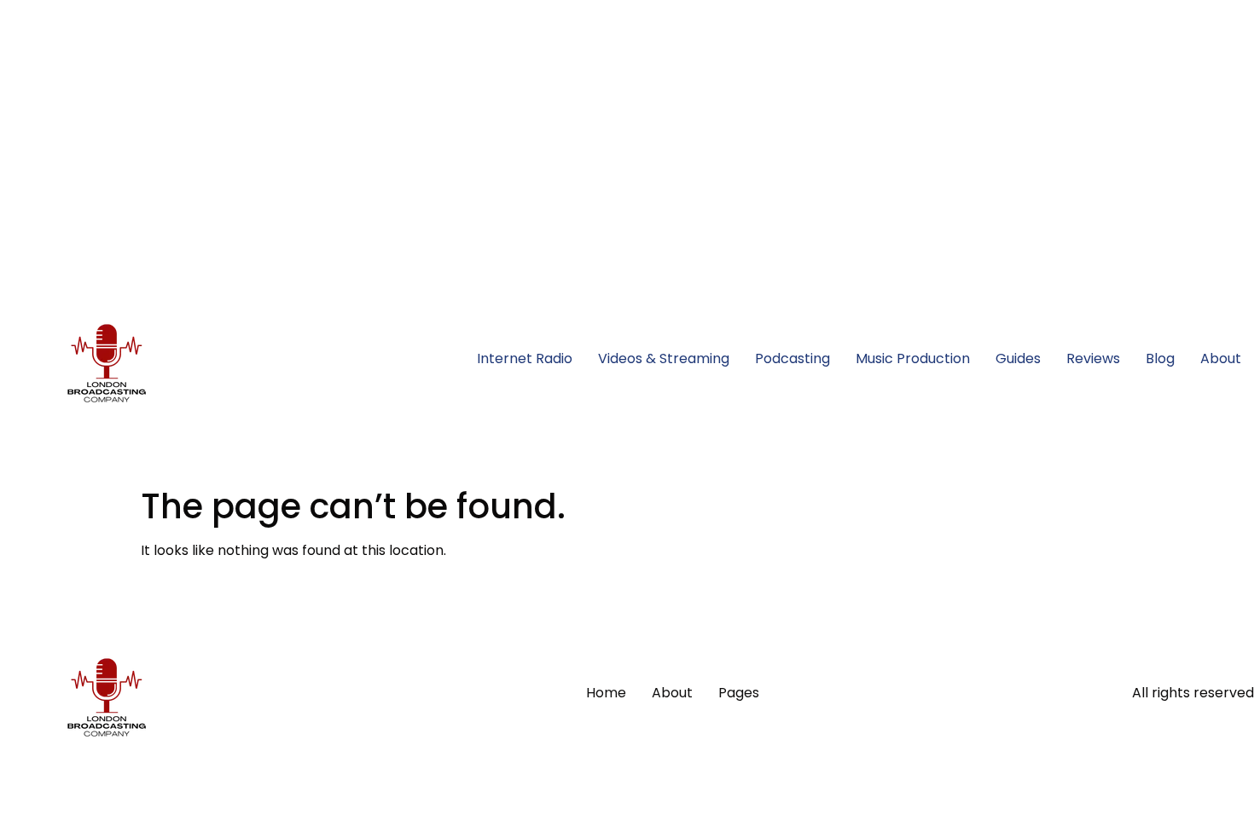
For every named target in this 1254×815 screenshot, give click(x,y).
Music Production (913, 358)
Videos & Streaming (663, 358)
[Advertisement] (512, 119)
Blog (1160, 358)
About (1220, 358)
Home (606, 692)
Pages (738, 692)
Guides (1018, 358)
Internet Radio (524, 358)
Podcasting (792, 358)
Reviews (1093, 358)
